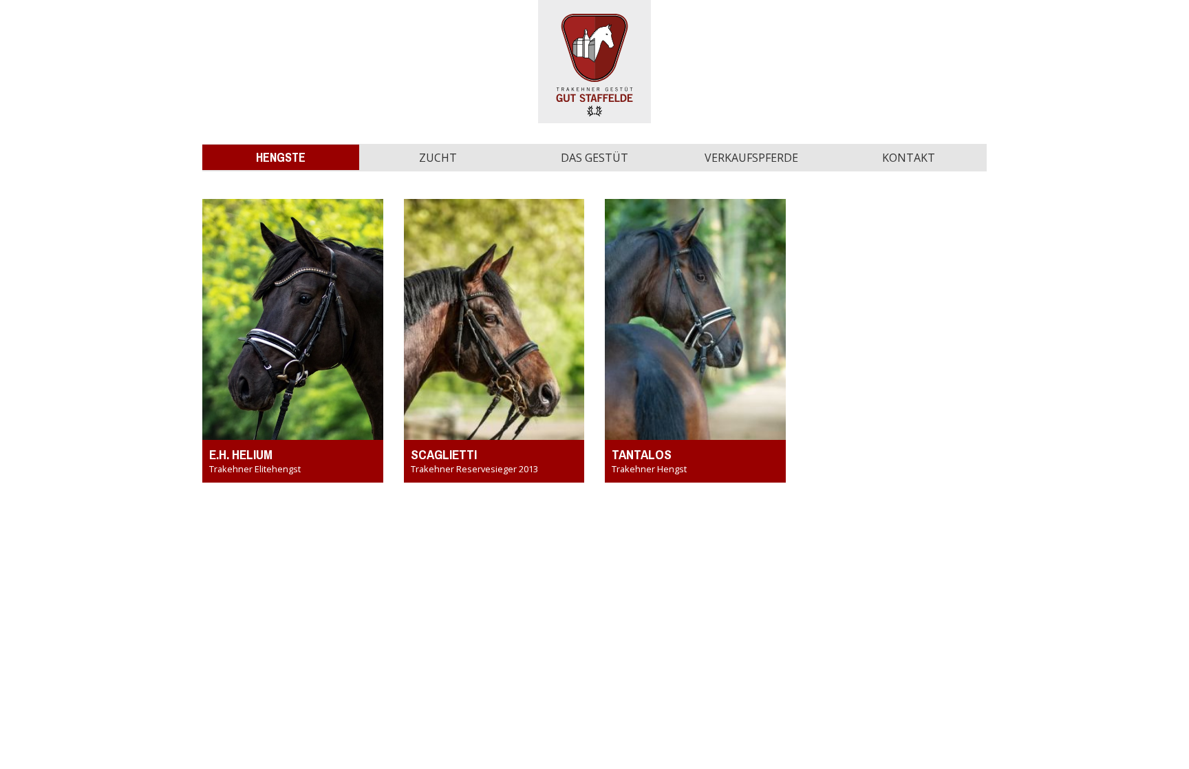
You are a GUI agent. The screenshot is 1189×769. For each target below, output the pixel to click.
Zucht (438, 157)
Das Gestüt (594, 157)
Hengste (281, 157)
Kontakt (908, 157)
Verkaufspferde (751, 157)
